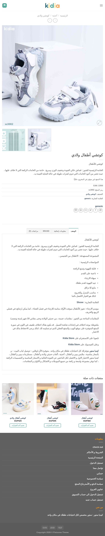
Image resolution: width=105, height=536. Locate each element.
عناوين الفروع (96, 489)
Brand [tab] (46, 231)
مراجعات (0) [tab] (33, 231)
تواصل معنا (98, 468)
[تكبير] (99, 122)
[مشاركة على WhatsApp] (100, 210)
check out (98, 447)
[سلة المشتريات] (4, 5)
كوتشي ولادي (43, 15)
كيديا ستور (94, 351)
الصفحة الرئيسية (95, 457)
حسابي (100, 473)
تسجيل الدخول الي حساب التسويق (87, 494)
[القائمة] (101, 5)
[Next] (5, 76)
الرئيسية (64, 15)
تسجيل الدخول (96, 463)
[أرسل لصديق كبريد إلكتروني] (85, 210)
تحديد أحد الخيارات (87, 425)
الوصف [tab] (73, 231)
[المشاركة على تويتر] (90, 210)
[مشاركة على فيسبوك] (95, 210)
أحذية (54, 15)
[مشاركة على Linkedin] (76, 210)
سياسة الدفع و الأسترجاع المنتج (89, 484)
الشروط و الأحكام (95, 452)
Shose (80, 302)
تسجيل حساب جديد (94, 500)
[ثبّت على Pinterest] (80, 210)
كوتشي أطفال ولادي (18, 418)
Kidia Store (68, 338)
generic (87, 198)
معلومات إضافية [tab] (60, 231)
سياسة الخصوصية (95, 478)
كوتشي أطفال (87, 418)
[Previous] (97, 76)
